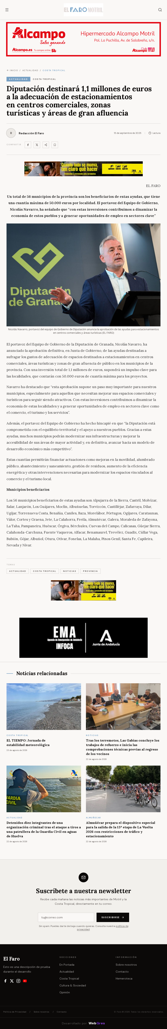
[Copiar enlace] (55, 145)
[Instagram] (18, 981)
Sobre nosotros (126, 964)
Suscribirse (110, 917)
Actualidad (66, 971)
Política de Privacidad (14, 1011)
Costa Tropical (69, 978)
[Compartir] (46, 145)
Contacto (122, 971)
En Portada (66, 964)
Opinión (64, 992)
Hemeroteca (124, 978)
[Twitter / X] (37, 145)
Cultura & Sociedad (72, 985)
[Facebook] (28, 145)
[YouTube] (25, 981)
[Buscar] (160, 9)
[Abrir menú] (7, 9)
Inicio (14, 70)
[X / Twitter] (12, 981)
